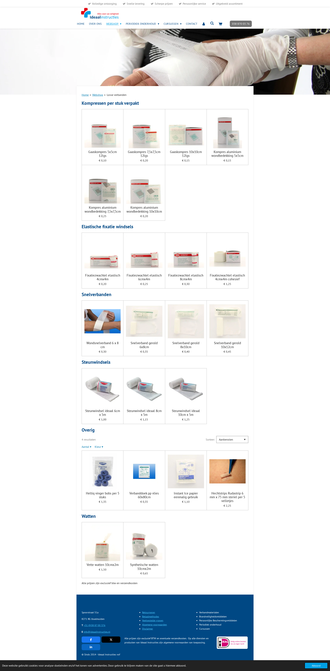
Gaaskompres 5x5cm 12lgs (102, 154)
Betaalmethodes (150, 616)
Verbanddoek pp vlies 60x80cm (144, 495)
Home (85, 95)
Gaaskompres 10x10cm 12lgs (186, 154)
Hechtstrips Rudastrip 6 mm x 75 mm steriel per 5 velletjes (227, 497)
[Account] (204, 24)
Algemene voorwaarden (154, 624)
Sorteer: (210, 439)
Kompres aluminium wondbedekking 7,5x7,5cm (103, 209)
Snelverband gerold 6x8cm (144, 345)
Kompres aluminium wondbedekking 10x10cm (144, 209)
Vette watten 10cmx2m (103, 565)
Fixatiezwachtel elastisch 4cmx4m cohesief (227, 277)
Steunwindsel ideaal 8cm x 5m (144, 413)
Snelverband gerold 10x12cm (227, 345)
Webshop (97, 95)
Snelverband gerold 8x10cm (185, 345)
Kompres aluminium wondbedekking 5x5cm (227, 154)
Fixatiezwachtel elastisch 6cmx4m (144, 277)
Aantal (86, 446)
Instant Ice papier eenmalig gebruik (186, 495)
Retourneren (148, 612)
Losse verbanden (116, 95)
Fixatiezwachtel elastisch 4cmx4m (102, 277)
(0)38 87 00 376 (96, 625)
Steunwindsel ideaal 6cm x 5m (102, 413)
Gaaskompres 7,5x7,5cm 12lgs (144, 154)
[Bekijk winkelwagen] (220, 24)
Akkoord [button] (316, 665)
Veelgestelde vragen (152, 620)
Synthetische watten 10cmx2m (144, 567)
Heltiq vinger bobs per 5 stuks (102, 495)
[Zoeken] (212, 23)
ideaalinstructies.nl (100, 631)
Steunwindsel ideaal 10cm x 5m (186, 413)
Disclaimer (147, 628)
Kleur (99, 446)
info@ (87, 631)
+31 (86, 625)
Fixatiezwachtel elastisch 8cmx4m (185, 277)
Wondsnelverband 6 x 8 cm (102, 345)
